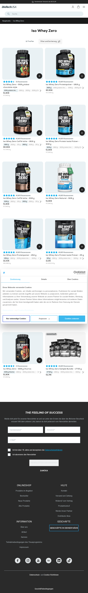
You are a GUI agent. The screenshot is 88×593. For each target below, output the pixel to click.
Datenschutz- (34, 575)
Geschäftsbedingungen (44, 589)
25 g (19, 144)
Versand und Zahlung (64, 496)
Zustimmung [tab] (15, 279)
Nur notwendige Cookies (16, 319)
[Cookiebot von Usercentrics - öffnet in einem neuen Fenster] (75, 272)
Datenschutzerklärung (53, 450)
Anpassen (43, 319)
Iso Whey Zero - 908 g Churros (17, 369)
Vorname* (51, 430)
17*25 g (49, 372)
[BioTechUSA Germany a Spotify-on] (48, 563)
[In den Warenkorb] (39, 76)
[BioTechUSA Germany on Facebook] (17, 563)
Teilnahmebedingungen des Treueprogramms (24, 542)
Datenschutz (8, 310)
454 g (6, 258)
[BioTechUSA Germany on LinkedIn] (59, 563)
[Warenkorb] (78, 7)
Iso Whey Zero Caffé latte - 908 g (18, 198)
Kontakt (64, 491)
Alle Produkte (24, 506)
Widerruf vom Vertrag (64, 501)
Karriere (24, 537)
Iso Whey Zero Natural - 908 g (60, 198)
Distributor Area (64, 516)
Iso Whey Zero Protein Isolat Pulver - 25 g (65, 255)
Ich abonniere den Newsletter (24, 454)
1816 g (21, 90)
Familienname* (16, 430)
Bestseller (24, 496)
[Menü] (83, 7)
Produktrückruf (64, 506)
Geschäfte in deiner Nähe (64, 528)
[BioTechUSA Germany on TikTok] (69, 563)
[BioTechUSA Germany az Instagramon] (28, 563)
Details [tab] (44, 279)
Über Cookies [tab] (72, 279)
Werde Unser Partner (64, 511)
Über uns (24, 527)
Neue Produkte (24, 501)
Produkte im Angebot (24, 491)
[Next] (40, 91)
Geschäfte (63, 521)
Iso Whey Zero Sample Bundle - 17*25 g (64, 369)
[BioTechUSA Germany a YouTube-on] (38, 563)
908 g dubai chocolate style (11, 90)
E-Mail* (13, 440)
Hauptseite (6, 21)
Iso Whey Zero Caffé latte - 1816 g (19, 142)
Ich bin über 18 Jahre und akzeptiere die (37, 450)
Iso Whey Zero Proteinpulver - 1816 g (63, 85)
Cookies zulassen (72, 319)
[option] (44, 2)
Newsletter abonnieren (44, 463)
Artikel (24, 532)
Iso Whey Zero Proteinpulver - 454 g (19, 255)
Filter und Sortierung (48, 41)
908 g (28, 90)
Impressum (24, 547)
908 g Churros (37, 90)
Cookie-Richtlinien (26, 310)
